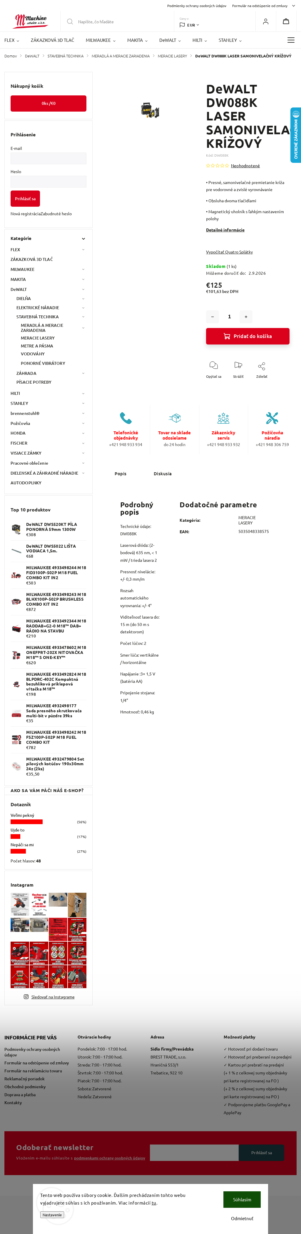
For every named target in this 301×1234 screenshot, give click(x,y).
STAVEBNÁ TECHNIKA (37, 316)
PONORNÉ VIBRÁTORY (43, 363)
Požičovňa (20, 423)
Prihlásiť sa (25, 198)
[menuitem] (14, 40)
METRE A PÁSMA (37, 346)
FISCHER (19, 443)
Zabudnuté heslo (56, 213)
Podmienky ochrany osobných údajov (196, 5)
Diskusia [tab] (163, 473)
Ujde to (17, 830)
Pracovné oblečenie (29, 463)
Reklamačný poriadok (24, 1078)
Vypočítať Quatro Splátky (229, 251)
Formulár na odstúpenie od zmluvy (259, 5)
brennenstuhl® (25, 413)
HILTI (15, 393)
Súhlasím (242, 1199)
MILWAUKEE (22, 269)
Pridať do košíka (253, 336)
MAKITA (18, 279)
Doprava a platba (20, 1094)
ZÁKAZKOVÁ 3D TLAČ (32, 259)
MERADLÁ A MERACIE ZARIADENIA (42, 327)
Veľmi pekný (22, 815)
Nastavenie (52, 1214)
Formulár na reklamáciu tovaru (33, 1071)
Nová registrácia (26, 213)
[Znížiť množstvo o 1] (212, 316)
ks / (49, 103)
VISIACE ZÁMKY (26, 453)
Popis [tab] (121, 473)
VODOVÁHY (33, 354)
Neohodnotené (245, 165)
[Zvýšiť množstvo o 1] (246, 316)
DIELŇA (23, 298)
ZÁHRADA (26, 373)
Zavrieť (279, 386)
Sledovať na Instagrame (53, 996)
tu (154, 1202)
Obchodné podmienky (25, 1086)
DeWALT (19, 289)
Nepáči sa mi (22, 844)
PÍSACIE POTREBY (34, 382)
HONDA (18, 433)
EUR (191, 25)
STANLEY (19, 403)
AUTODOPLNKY (26, 483)
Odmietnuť (242, 1218)
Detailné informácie (225, 229)
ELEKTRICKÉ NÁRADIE (37, 307)
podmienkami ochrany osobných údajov (109, 1158)
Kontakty (13, 1102)
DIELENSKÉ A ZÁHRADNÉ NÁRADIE (44, 473)
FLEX (15, 249)
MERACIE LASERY (38, 338)
